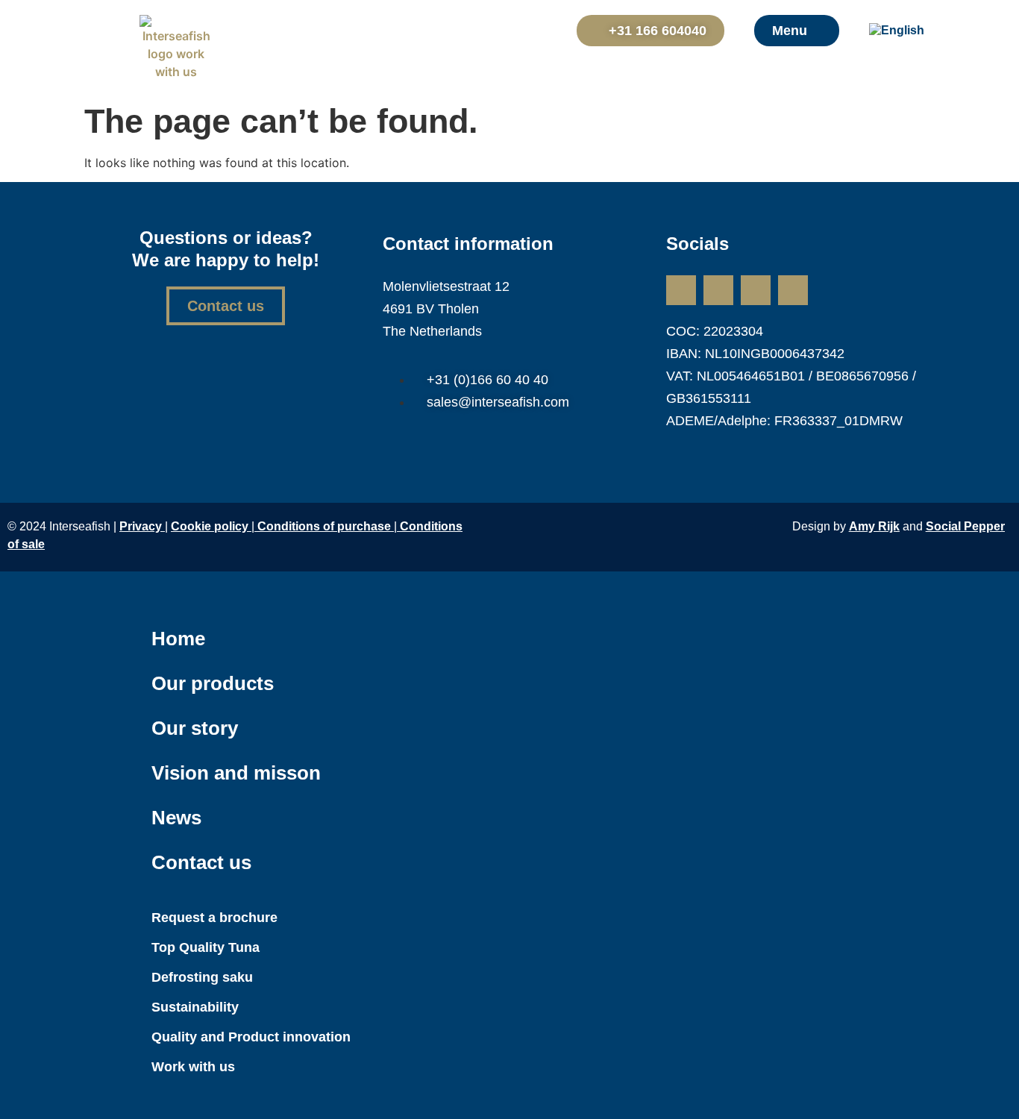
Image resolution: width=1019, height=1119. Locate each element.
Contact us (201, 862)
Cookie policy (209, 526)
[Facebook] (756, 290)
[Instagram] (718, 290)
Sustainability (195, 1007)
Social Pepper (965, 526)
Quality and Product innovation (251, 1036)
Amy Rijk (874, 526)
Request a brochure (214, 917)
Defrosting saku (202, 977)
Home (178, 638)
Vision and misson (236, 773)
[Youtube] (793, 290)
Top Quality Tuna (205, 947)
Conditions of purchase (325, 526)
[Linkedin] (681, 290)
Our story (194, 728)
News (176, 817)
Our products (212, 683)
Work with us (193, 1066)
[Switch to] (906, 30)
